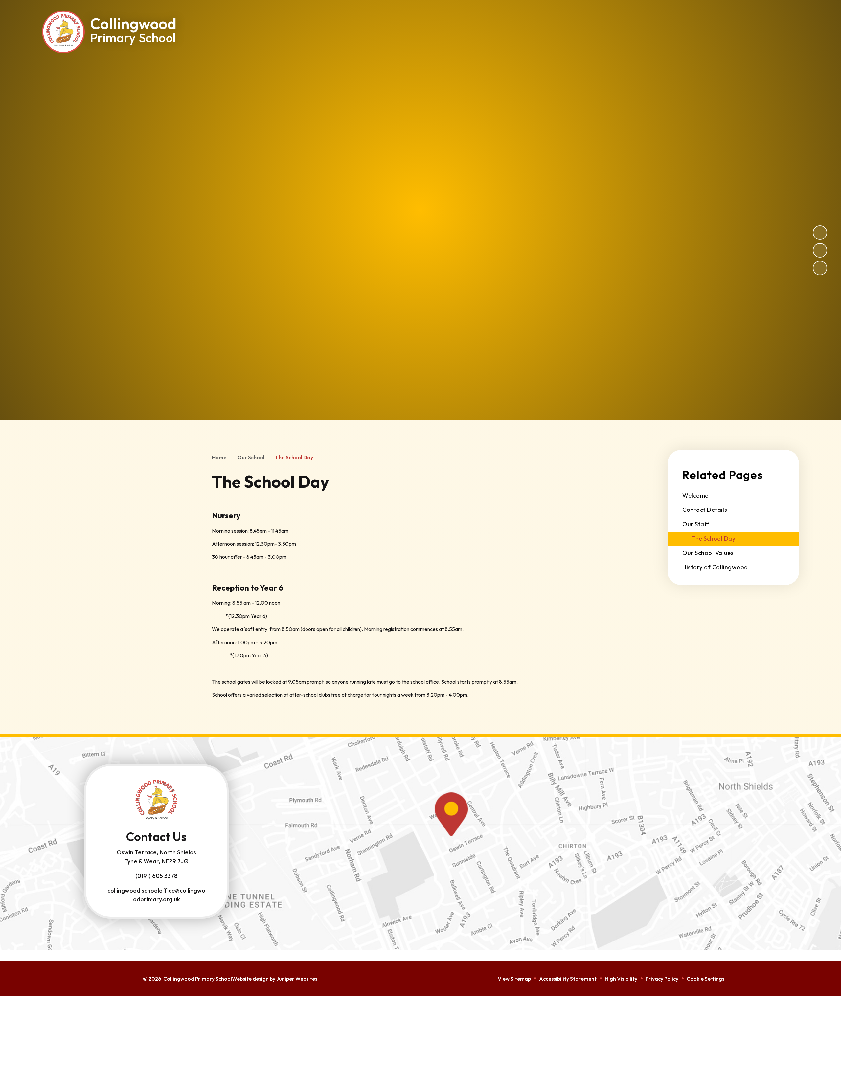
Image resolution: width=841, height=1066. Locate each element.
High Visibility (621, 978)
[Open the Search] (723, 20)
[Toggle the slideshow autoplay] (820, 268)
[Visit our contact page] (661, 19)
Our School (250, 457)
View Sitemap (514, 978)
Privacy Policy (662, 978)
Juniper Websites (296, 978)
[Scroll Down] (797, 981)
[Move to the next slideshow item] (820, 232)
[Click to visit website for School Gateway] (766, 20)
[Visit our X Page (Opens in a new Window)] (622, 19)
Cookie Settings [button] (705, 978)
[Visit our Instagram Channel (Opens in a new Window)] (642, 19)
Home (219, 457)
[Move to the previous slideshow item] (820, 250)
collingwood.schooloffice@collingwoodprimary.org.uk (156, 895)
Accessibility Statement (568, 978)
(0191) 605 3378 (156, 876)
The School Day (294, 457)
